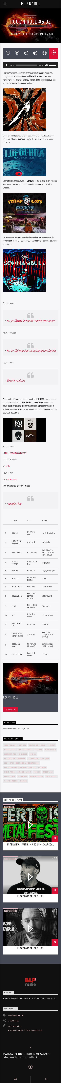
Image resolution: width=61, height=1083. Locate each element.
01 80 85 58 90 (13, 1020)
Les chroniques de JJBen (38, 758)
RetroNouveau (36, 776)
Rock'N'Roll (30, 17)
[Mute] (46, 65)
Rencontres (9, 776)
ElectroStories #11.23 (30, 896)
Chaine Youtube (16, 380)
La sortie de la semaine (14, 758)
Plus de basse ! (24, 772)
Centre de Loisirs (37, 745)
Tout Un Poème (11, 781)
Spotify (7, 466)
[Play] (6, 65)
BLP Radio (30, 4)
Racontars (48, 772)
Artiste (22, 745)
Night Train (9, 772)
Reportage (22, 776)
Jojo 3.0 (33, 754)
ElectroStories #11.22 (30, 948)
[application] (30, 65)
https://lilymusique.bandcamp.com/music (31, 350)
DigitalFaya (9, 749)
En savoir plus (10, 709)
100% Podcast (10, 745)
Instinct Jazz (10, 754)
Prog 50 (37, 772)
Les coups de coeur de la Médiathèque (21, 763)
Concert (51, 745)
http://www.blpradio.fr (15, 1015)
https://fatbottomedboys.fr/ (15, 453)
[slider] (53, 65)
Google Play (14, 503)
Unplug (23, 781)
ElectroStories (24, 749)
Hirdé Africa (50, 749)
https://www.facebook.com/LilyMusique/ (31, 321)
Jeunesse (23, 754)
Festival (38, 749)
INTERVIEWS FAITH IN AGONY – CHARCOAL (30, 844)
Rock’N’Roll (10, 697)
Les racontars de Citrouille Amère (20, 767)
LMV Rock (42, 767)
